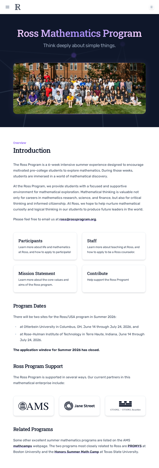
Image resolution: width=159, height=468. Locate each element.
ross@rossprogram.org (77, 219)
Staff (92, 240)
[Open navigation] (7, 7)
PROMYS (135, 446)
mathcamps (22, 446)
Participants (30, 240)
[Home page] (18, 7)
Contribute (97, 273)
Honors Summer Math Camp (76, 452)
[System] (151, 7)
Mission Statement (36, 273)
